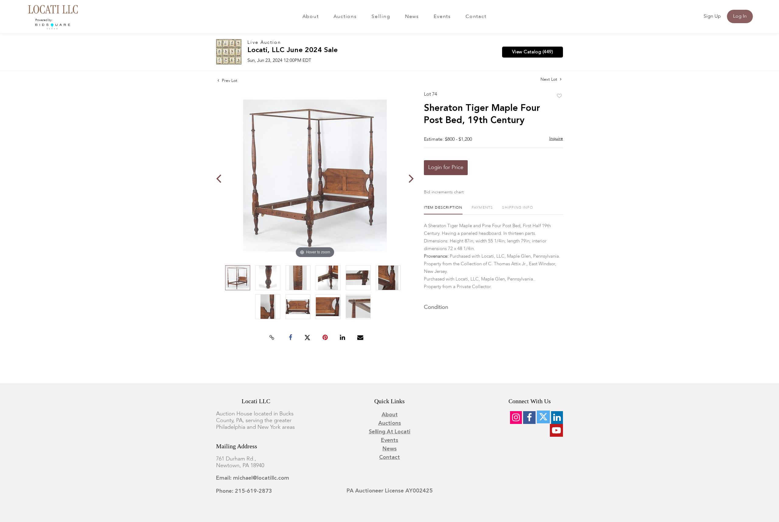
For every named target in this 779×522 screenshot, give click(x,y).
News (412, 16)
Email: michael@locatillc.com (252, 478)
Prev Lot (229, 81)
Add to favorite (559, 96)
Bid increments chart (444, 192)
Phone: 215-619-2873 (244, 491)
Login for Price (445, 167)
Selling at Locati (389, 432)
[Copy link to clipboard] (272, 337)
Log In (740, 16)
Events (442, 16)
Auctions (345, 16)
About (310, 16)
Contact (476, 16)
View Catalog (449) (532, 52)
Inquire (556, 138)
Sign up (712, 16)
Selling (381, 16)
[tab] (443, 210)
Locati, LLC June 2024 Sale (292, 50)
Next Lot (549, 79)
